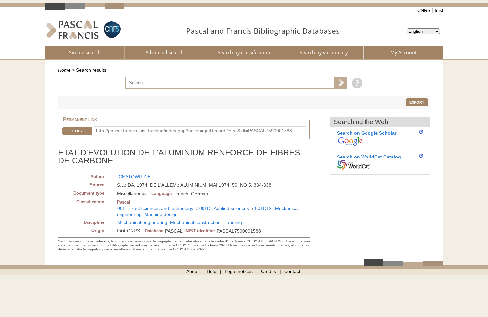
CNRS (423, 10)
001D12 (263, 208)
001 (121, 208)
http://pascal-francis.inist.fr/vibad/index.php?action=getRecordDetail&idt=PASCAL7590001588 (194, 130)
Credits (268, 271)
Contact (292, 271)
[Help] (355, 82)
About (192, 271)
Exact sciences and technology (160, 208)
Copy (77, 131)
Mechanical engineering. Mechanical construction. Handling (179, 222)
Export (416, 102)
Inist (439, 10)
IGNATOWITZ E (134, 176)
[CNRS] (111, 29)
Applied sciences (231, 208)
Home (64, 70)
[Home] (72, 29)
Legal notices (239, 271)
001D (204, 208)
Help (211, 271)
